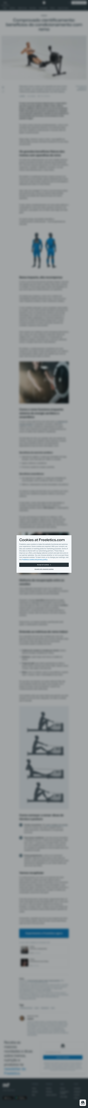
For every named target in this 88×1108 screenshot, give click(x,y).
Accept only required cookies (44, 569)
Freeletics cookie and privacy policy (34, 560)
